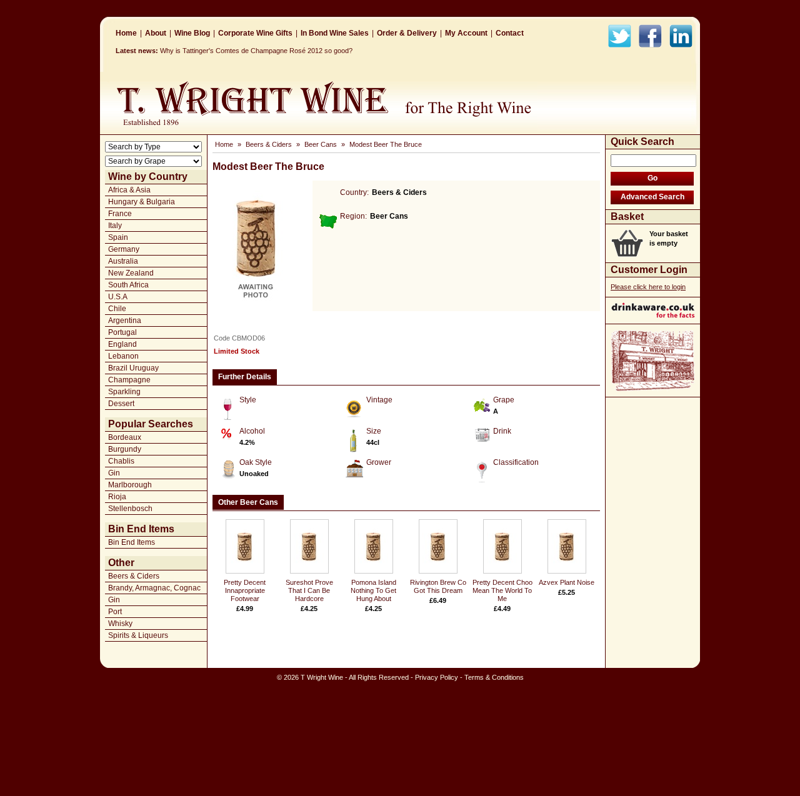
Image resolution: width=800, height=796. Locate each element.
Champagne (129, 380)
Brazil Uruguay (133, 368)
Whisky (120, 623)
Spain (118, 237)
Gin (114, 473)
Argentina (124, 320)
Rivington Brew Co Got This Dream (438, 586)
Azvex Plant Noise (566, 582)
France (120, 213)
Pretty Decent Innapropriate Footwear (245, 590)
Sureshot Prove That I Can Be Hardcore (309, 590)
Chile (117, 308)
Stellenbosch (130, 508)
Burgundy (124, 449)
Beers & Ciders (133, 576)
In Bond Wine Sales (335, 33)
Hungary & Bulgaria (141, 201)
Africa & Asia (129, 190)
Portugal (122, 332)
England (122, 344)
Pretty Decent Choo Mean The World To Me (502, 590)
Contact (510, 33)
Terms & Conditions (494, 677)
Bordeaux (124, 437)
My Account (466, 33)
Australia (123, 261)
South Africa (128, 285)
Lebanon (123, 356)
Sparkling (124, 391)
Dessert (121, 403)
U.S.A (118, 296)
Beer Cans (320, 144)
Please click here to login (648, 287)
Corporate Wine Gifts (255, 33)
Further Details (244, 376)
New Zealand (131, 273)
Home (126, 33)
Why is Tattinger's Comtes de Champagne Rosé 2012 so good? (256, 50)
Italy (115, 225)
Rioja (117, 496)
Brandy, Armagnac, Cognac (154, 588)
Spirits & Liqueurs (138, 635)
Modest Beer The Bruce (385, 144)
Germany (123, 249)
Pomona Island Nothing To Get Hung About (373, 590)
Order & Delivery (407, 33)
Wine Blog (192, 33)
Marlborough (130, 484)
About (155, 33)
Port (115, 611)
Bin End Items (131, 542)
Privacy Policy (436, 677)
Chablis (121, 461)
